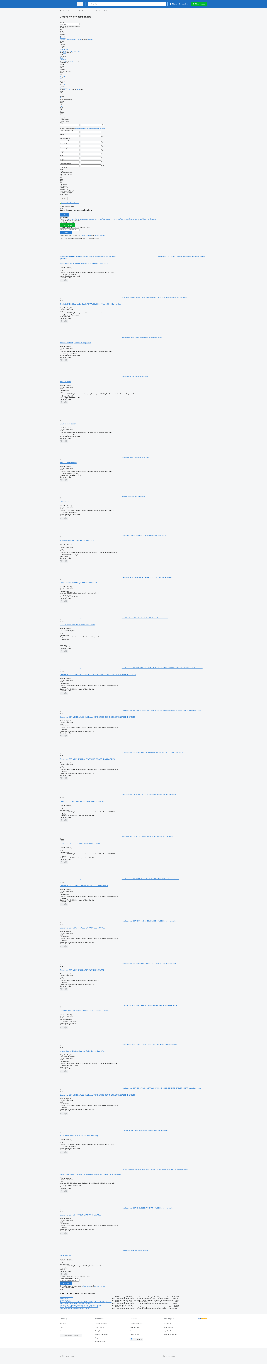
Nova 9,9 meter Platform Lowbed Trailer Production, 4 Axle (82, 1051)
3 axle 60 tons (65, 382)
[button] (62, 280)
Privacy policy (99, 1327)
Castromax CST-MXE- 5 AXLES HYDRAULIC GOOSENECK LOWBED (87, 759)
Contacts (63, 1331)
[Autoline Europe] (67, 4)
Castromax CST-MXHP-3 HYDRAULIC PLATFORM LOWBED (84, 886)
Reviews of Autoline (101, 1334)
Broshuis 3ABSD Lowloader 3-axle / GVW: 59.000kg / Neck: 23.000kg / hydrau (90, 304)
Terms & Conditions (101, 1324)
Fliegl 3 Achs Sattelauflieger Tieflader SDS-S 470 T (79, 583)
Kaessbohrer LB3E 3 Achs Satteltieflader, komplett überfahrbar (84, 263)
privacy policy (86, 235)
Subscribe (66, 233)
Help (61, 1327)
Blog (96, 1338)
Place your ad (67, 225)
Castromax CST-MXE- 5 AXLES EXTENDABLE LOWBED (82, 970)
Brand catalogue (100, 1341)
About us (63, 1324)
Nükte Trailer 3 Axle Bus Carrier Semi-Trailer (77, 625)
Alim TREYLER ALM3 (68, 463)
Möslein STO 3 (65, 502)
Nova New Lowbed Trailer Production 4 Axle (77, 540)
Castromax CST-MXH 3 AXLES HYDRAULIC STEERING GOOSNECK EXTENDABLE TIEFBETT (97, 717)
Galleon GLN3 (65, 1255)
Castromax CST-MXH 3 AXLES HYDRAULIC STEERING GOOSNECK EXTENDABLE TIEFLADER (98, 675)
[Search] (89, 4)
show (63, 199)
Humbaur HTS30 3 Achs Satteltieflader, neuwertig (79, 1136)
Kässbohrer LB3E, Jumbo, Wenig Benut (75, 343)
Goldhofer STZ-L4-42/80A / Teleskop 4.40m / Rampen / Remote (84, 1011)
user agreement (99, 235)
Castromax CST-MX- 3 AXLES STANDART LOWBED (80, 844)
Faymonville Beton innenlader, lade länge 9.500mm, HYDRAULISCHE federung (90, 1174)
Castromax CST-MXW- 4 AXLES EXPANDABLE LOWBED (82, 801)
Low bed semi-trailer (68, 424)
